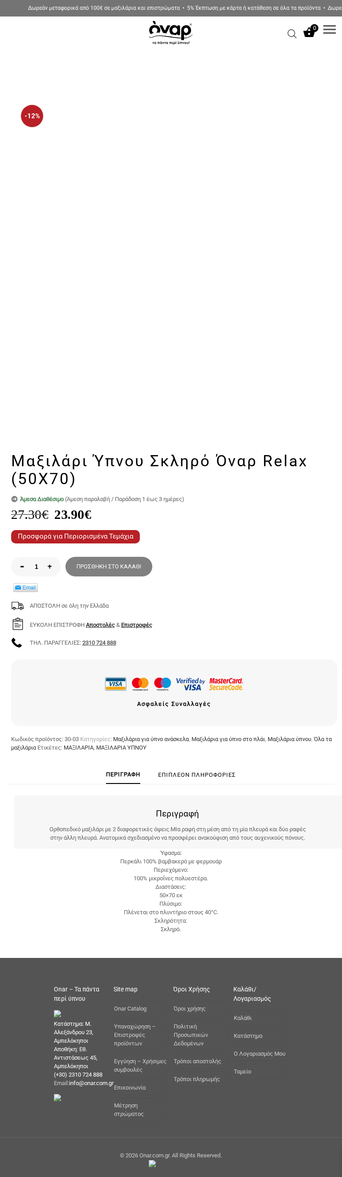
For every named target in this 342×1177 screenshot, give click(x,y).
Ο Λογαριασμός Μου (259, 1053)
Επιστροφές (136, 625)
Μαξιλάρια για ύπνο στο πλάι (228, 739)
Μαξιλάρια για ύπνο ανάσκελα (151, 739)
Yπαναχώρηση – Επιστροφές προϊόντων (135, 1035)
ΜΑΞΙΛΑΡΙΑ (79, 747)
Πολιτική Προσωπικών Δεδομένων (191, 1035)
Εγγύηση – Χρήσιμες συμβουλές (140, 1065)
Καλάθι (243, 1018)
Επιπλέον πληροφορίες (197, 774)
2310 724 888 (99, 642)
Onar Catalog (130, 1008)
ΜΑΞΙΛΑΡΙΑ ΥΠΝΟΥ (121, 747)
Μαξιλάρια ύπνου (289, 739)
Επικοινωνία (130, 1087)
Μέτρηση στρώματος (129, 1109)
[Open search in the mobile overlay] (292, 33)
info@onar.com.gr (91, 1083)
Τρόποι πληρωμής (197, 1079)
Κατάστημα (248, 1035)
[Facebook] (167, 1164)
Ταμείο (242, 1071)
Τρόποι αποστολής (197, 1061)
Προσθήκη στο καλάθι (109, 566)
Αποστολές (100, 625)
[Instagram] (179, 1164)
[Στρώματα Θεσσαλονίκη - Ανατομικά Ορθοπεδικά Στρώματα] (171, 47)
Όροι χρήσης (190, 1008)
